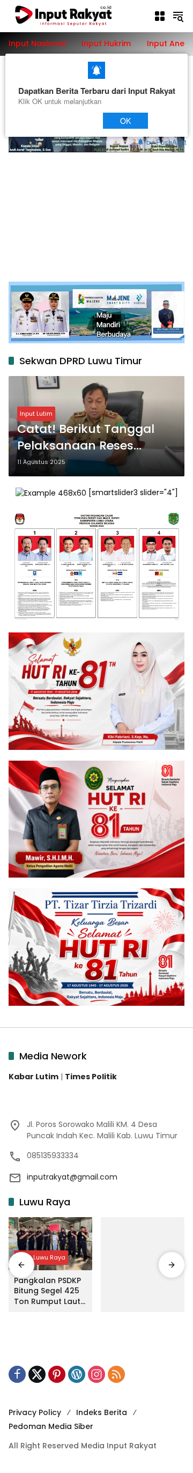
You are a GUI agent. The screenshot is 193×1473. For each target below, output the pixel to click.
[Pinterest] (56, 1374)
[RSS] (116, 1374)
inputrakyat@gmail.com (72, 1177)
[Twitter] (37, 1374)
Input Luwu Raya (41, 1257)
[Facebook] (17, 1374)
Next (73, 120)
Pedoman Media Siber (51, 1426)
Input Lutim (36, 413)
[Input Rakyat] (76, 15)
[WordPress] (76, 1374)
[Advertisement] (96, 211)
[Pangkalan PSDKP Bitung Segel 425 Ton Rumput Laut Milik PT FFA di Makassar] (50, 1243)
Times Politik (91, 1076)
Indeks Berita (101, 1412)
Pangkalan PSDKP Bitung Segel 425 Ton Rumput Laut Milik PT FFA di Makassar (47, 1291)
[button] (178, 16)
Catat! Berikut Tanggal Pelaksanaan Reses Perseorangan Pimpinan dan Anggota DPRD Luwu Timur (91, 437)
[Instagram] (96, 1374)
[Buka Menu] (159, 16)
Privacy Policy (35, 1412)
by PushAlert (166, 141)
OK (126, 120)
